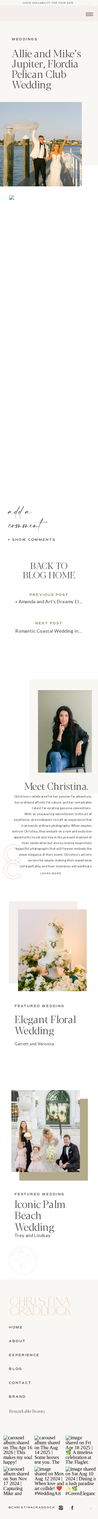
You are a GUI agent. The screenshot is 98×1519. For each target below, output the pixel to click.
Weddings (25, 39)
